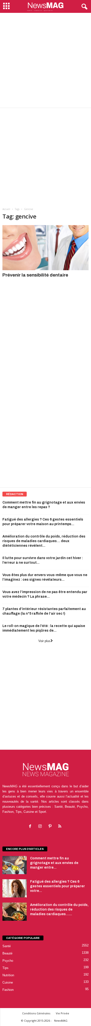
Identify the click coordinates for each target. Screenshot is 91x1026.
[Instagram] (41, 827)
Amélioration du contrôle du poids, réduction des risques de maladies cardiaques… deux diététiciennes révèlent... (43, 541)
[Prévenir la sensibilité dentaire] (45, 247)
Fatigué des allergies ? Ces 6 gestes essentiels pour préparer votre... (57, 886)
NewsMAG (60, 1020)
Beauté (7, 953)
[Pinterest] (51, 827)
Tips (5, 968)
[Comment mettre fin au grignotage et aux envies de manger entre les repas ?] (14, 865)
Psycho (7, 960)
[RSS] (60, 827)
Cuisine (7, 982)
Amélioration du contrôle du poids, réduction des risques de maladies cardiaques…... (59, 909)
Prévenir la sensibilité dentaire (35, 274)
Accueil (6, 209)
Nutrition (8, 975)
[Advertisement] (45, 60)
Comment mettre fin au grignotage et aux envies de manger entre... (54, 862)
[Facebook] (31, 827)
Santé (6, 946)
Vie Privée (62, 1013)
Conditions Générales (36, 1013)
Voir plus (44, 641)
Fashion (8, 990)
